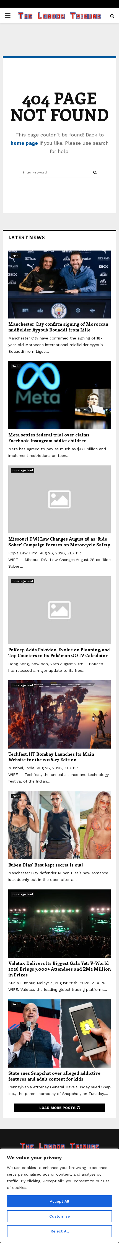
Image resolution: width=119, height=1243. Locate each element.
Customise (59, 1216)
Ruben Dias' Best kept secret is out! (45, 865)
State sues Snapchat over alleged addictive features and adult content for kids (54, 1076)
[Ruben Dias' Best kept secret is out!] (59, 825)
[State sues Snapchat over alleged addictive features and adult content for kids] (59, 1033)
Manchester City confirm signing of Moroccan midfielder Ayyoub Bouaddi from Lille (58, 327)
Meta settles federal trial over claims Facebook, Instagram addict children (48, 437)
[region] (59, 1196)
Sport (16, 255)
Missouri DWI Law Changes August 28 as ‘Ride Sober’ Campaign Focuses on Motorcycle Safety (59, 541)
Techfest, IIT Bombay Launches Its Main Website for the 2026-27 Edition (51, 757)
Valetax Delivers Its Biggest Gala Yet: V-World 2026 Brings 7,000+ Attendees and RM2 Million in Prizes (59, 969)
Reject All (60, 1231)
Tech (15, 366)
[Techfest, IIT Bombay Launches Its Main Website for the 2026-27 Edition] (59, 714)
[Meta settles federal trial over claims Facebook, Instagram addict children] (59, 395)
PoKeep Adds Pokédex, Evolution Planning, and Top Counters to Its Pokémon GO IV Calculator (59, 652)
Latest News (26, 237)
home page (24, 143)
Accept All (59, 1201)
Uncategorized (22, 470)
